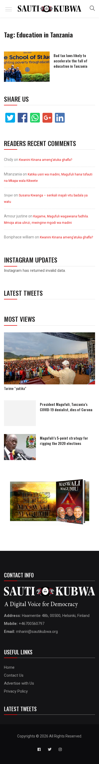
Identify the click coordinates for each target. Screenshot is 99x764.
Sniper (8, 195)
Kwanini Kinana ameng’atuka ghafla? (45, 160)
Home (9, 667)
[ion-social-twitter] (50, 749)
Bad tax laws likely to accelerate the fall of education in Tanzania (70, 61)
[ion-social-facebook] (39, 749)
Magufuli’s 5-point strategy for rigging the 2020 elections (64, 440)
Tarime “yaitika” (15, 388)
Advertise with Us (19, 683)
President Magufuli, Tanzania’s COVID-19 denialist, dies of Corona (66, 406)
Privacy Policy (16, 691)
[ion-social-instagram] (60, 749)
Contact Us (13, 675)
